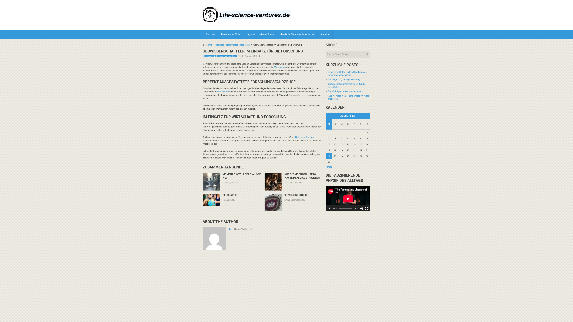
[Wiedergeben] (329, 208)
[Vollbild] (366, 208)
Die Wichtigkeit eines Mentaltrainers (345, 91)
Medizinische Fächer (231, 34)
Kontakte (325, 34)
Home (209, 45)
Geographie (229, 195)
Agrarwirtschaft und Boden (260, 34)
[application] (348, 198)
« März (329, 166)
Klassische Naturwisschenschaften (297, 34)
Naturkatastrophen (304, 137)
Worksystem (222, 91)
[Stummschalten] (361, 208)
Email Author (245, 228)
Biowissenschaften (296, 195)
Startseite (210, 34)
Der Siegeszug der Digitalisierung (344, 79)
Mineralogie (279, 67)
